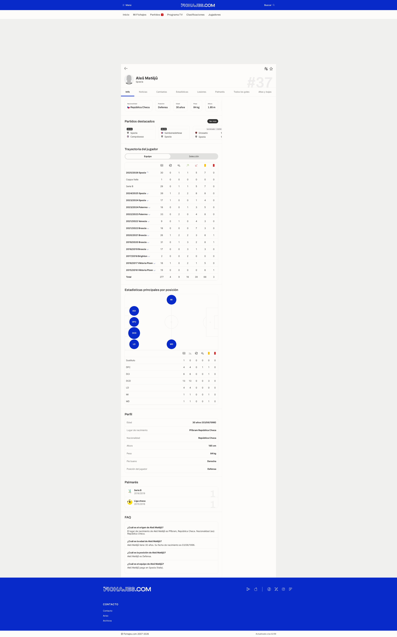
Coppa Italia (132, 179)
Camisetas (161, 91)
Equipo (148, 156)
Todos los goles (241, 91)
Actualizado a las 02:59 (266, 634)
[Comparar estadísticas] (266, 69)
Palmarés (220, 91)
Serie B (129, 186)
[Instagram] (283, 589)
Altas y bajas (265, 91)
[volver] (126, 69)
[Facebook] (269, 589)
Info (128, 91)
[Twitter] (276, 589)
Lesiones (201, 91)
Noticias (143, 91)
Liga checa (139, 501)
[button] (127, 5)
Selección (194, 156)
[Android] (248, 589)
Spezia (139, 81)
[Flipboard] (290, 589)
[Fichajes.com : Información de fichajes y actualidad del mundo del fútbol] (198, 5)
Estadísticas (182, 91)
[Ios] (255, 589)
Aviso (105, 615)
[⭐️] (271, 69)
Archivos (107, 620)
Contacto (107, 610)
